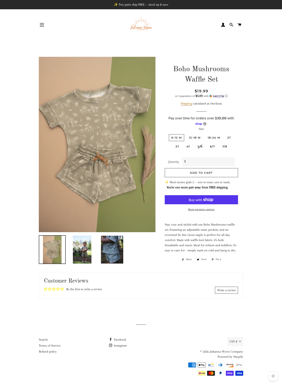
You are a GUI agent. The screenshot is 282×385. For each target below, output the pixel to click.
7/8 (224, 146)
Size (201, 129)
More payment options (201, 209)
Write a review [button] (226, 290)
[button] (201, 96)
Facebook (119, 339)
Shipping (186, 103)
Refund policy (48, 351)
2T (229, 137)
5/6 (200, 146)
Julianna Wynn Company (226, 351)
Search (43, 339)
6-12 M (176, 137)
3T (177, 146)
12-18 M (194, 137)
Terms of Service (50, 345)
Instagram (120, 345)
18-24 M (214, 137)
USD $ (233, 341)
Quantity (173, 162)
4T (188, 146)
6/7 (212, 146)
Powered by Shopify (230, 357)
